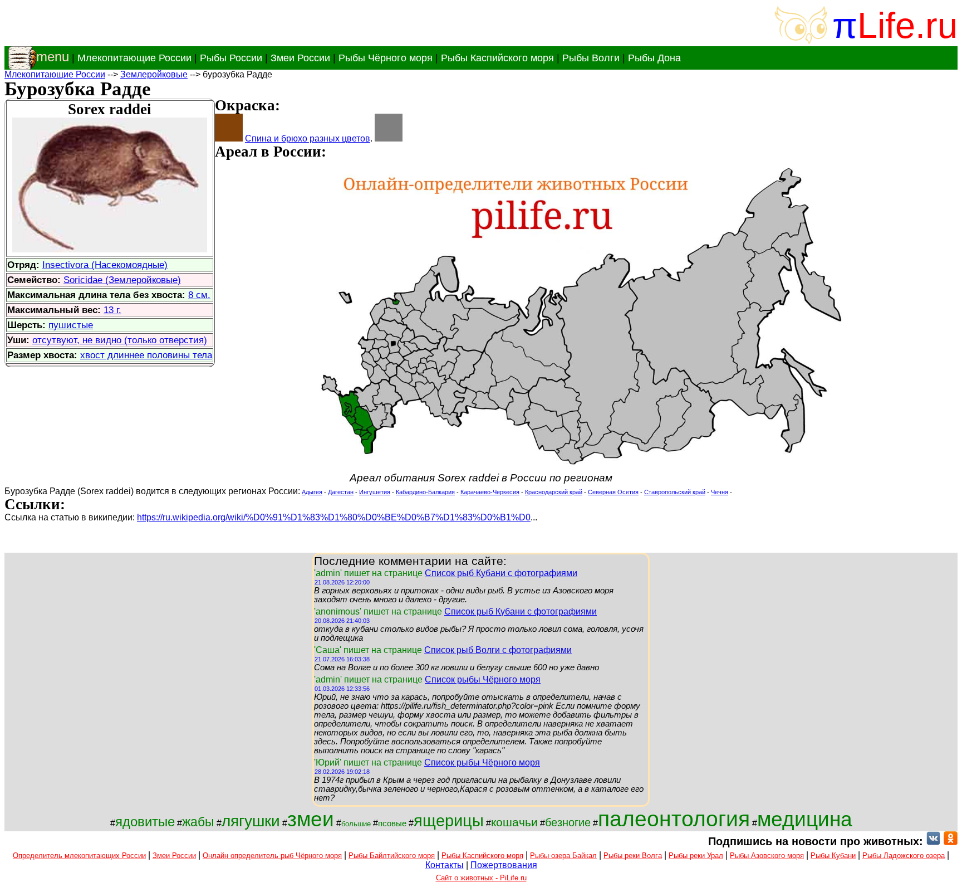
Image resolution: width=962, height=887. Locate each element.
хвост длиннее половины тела (146, 354)
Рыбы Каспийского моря (497, 58)
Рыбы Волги (591, 58)
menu (52, 56)
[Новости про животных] (933, 841)
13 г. (112, 309)
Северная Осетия (613, 492)
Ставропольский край (674, 492)
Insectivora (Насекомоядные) (105, 264)
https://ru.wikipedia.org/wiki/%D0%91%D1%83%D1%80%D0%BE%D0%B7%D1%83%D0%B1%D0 (334, 517)
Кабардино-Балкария (425, 492)
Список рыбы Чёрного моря (483, 679)
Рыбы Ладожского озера (903, 855)
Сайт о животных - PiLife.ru (481, 878)
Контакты (444, 865)
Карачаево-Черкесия (489, 492)
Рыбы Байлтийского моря (392, 855)
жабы (198, 822)
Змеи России (300, 58)
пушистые (70, 324)
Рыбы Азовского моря (767, 855)
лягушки (251, 821)
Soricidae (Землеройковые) (122, 279)
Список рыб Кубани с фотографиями (501, 573)
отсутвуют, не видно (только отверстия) (119, 339)
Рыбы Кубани (833, 855)
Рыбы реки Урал (696, 855)
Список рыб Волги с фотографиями (498, 650)
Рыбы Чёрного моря (385, 58)
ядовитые (145, 821)
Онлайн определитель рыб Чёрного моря (272, 855)
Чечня (719, 492)
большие (356, 824)
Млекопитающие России (134, 58)
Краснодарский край (553, 492)
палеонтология (674, 819)
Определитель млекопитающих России (79, 855)
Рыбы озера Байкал (563, 855)
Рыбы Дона (654, 58)
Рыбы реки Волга (632, 855)
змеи (310, 819)
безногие (568, 822)
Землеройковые (154, 74)
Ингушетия (374, 492)
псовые (392, 823)
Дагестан (341, 492)
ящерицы (449, 820)
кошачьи (514, 822)
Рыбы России (231, 58)
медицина (804, 819)
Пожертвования (503, 865)
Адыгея (312, 492)
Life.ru (907, 25)
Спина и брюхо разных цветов (307, 138)
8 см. (199, 294)
